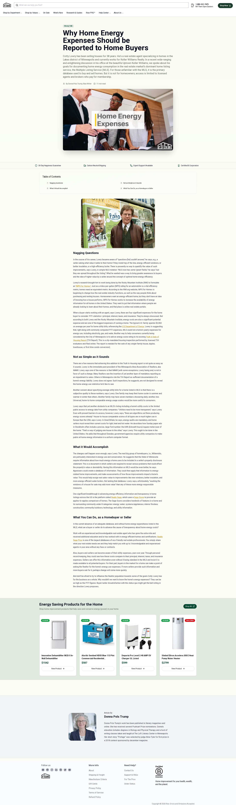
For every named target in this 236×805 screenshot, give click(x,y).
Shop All (188, 606)
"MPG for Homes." (83, 286)
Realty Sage (116, 497)
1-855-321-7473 (202, 4)
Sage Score (139, 497)
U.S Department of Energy (133, 326)
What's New (58, 13)
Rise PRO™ (90, 13)
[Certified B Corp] (159, 772)
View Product (56, 669)
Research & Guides (74, 13)
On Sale (46, 13)
